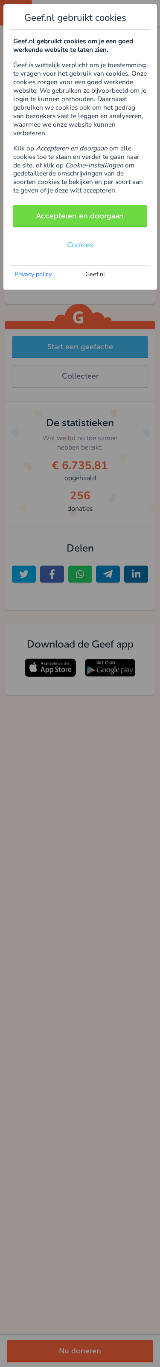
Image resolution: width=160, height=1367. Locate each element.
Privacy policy (33, 274)
